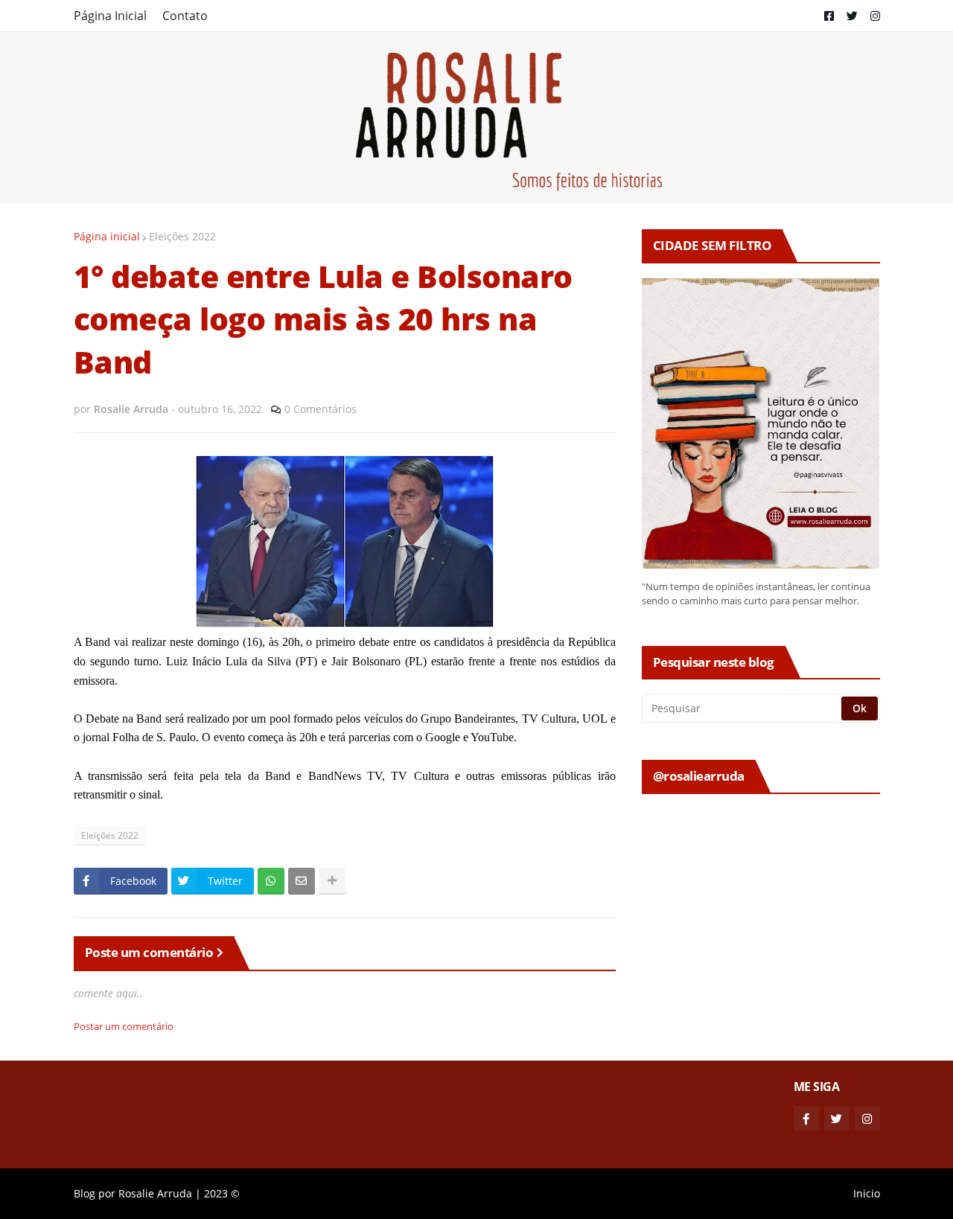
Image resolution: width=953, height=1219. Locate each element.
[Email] (301, 881)
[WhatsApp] (271, 881)
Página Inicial (110, 15)
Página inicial (107, 236)
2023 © (222, 1193)
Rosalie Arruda (155, 1193)
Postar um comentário (123, 1026)
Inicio (866, 1193)
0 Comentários (320, 409)
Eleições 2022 (182, 236)
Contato (185, 15)
